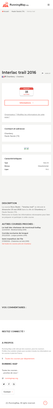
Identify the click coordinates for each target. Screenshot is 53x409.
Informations (25, 103)
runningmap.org (11, 378)
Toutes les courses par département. (20, 359)
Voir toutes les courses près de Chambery (16, 244)
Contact (7, 392)
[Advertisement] (26, 41)
